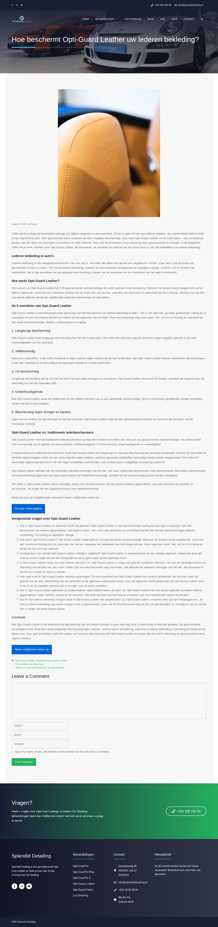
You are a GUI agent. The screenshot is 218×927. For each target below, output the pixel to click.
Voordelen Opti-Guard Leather (51, 660)
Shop (174, 19)
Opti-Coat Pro (80, 866)
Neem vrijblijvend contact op (32, 649)
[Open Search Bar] (202, 19)
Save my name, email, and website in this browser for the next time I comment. (62, 751)
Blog (151, 19)
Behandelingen (104, 19)
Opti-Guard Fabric (83, 889)
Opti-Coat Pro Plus (83, 872)
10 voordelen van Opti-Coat (29, 664)
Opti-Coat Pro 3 (81, 878)
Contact (189, 19)
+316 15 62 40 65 (128, 890)
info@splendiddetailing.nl (132, 882)
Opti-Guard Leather (25, 660)
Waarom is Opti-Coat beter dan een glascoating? (40, 667)
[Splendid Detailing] (22, 19)
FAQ (162, 19)
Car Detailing (132, 19)
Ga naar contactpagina (28, 508)
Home (85, 19)
